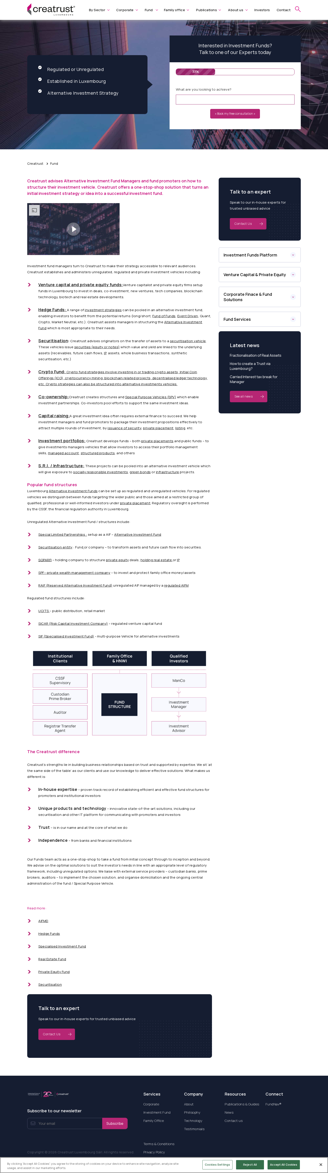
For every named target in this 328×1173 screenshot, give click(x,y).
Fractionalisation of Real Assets (255, 355)
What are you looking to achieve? (204, 89)
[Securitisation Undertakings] (83, 547)
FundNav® (274, 1104)
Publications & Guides (242, 1104)
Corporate (125, 10)
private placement (158, 428)
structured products (98, 453)
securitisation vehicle (188, 341)
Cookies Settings (217, 1165)
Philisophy (192, 1112)
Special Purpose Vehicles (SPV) (150, 397)
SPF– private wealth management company (74, 572)
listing (180, 428)
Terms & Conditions (158, 1144)
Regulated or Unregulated (75, 69)
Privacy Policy (154, 1152)
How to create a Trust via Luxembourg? (250, 366)
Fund (149, 10)
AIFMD (43, 921)
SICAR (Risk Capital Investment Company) (73, 623)
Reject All (250, 1165)
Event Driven (187, 316)
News (229, 1112)
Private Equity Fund (54, 971)
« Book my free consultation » (235, 113)
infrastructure (167, 472)
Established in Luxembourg (76, 81)
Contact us (234, 1120)
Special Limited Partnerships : (62, 534)
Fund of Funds (164, 316)
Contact (284, 10)
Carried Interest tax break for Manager (254, 379)
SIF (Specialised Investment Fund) (66, 636)
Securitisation (50, 984)
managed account (63, 453)
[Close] (321, 1164)
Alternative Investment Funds (73, 491)
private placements (157, 441)
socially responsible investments (100, 472)
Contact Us (51, 1034)
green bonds (140, 472)
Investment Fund (157, 1112)
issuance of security (124, 428)
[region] (164, 1165)
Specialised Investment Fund (62, 946)
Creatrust (35, 163)
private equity (117, 560)
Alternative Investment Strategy (83, 93)
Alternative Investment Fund (137, 534)
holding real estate (157, 560)
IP (105, 353)
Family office (174, 10)
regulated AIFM (176, 585)
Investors (262, 10)
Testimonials (194, 1129)
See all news (244, 396)
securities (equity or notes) (97, 347)
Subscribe (114, 1123)
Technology (193, 1120)
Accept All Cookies (283, 1165)
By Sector (97, 10)
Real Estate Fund (52, 959)
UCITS (44, 610)
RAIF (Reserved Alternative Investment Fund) (75, 585)
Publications (206, 10)
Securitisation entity (55, 547)
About (189, 1104)
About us (235, 10)
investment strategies (103, 310)
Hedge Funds (49, 933)
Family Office (153, 1120)
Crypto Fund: (51, 371)
